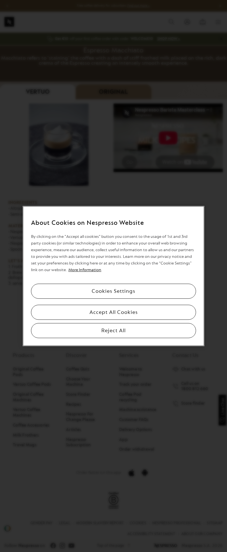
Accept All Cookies (113, 312)
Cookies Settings (113, 291)
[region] (113, 276)
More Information (84, 270)
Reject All (113, 330)
